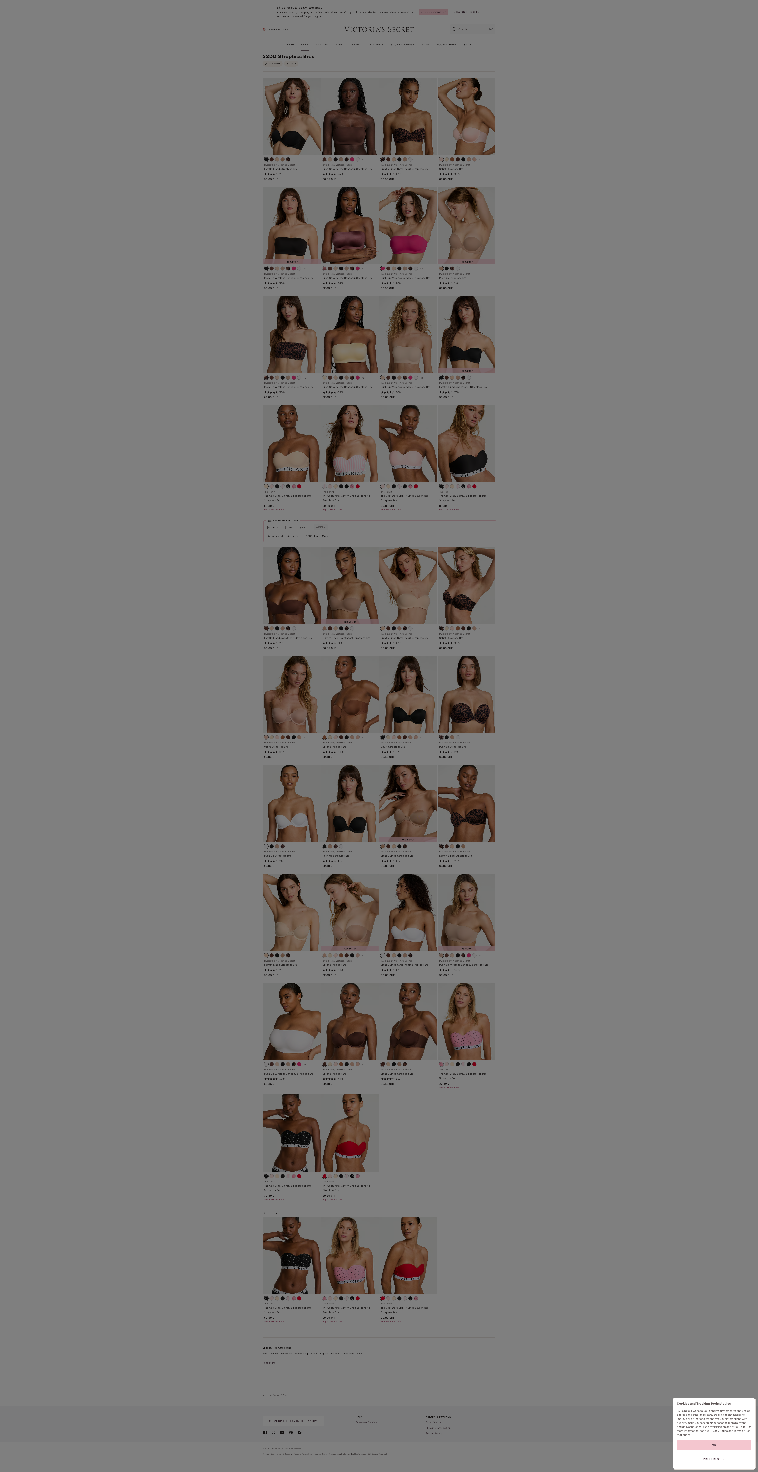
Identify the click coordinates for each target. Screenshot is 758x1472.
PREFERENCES (714, 1459)
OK (714, 1445)
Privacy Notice (719, 1430)
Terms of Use (742, 1430)
